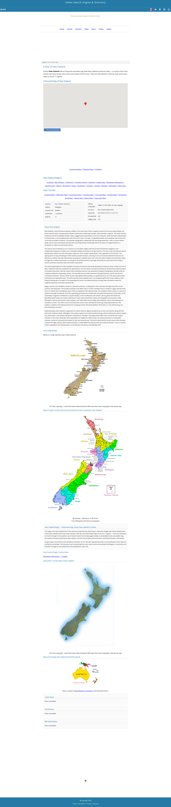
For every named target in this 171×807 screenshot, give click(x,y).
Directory (78, 29)
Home (62, 29)
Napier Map (78, 198)
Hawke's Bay (100, 182)
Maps (87, 29)
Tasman (97, 186)
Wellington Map (62, 195)
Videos (109, 29)
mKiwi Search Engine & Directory (85, 2)
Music (94, 29)
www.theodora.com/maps (83, 691)
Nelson (58, 186)
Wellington (112, 186)
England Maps (88, 169)
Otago (74, 186)
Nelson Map (88, 198)
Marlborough (50, 186)
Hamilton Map (88, 195)
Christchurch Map (75, 195)
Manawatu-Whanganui (115, 182)
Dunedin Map (112, 195)
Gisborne (91, 182)
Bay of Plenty (59, 182)
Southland (81, 186)
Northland (66, 186)
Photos (101, 29)
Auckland (50, 182)
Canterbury (70, 182)
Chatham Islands (81, 182)
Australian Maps (76, 169)
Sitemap (95, 804)
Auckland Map (49, 195)
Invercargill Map (100, 198)
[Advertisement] (85, 46)
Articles (69, 29)
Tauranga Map (100, 195)
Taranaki (89, 186)
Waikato (104, 186)
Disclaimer (81, 804)
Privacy (89, 804)
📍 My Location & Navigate (52, 130)
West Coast (122, 186)
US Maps (98, 169)
